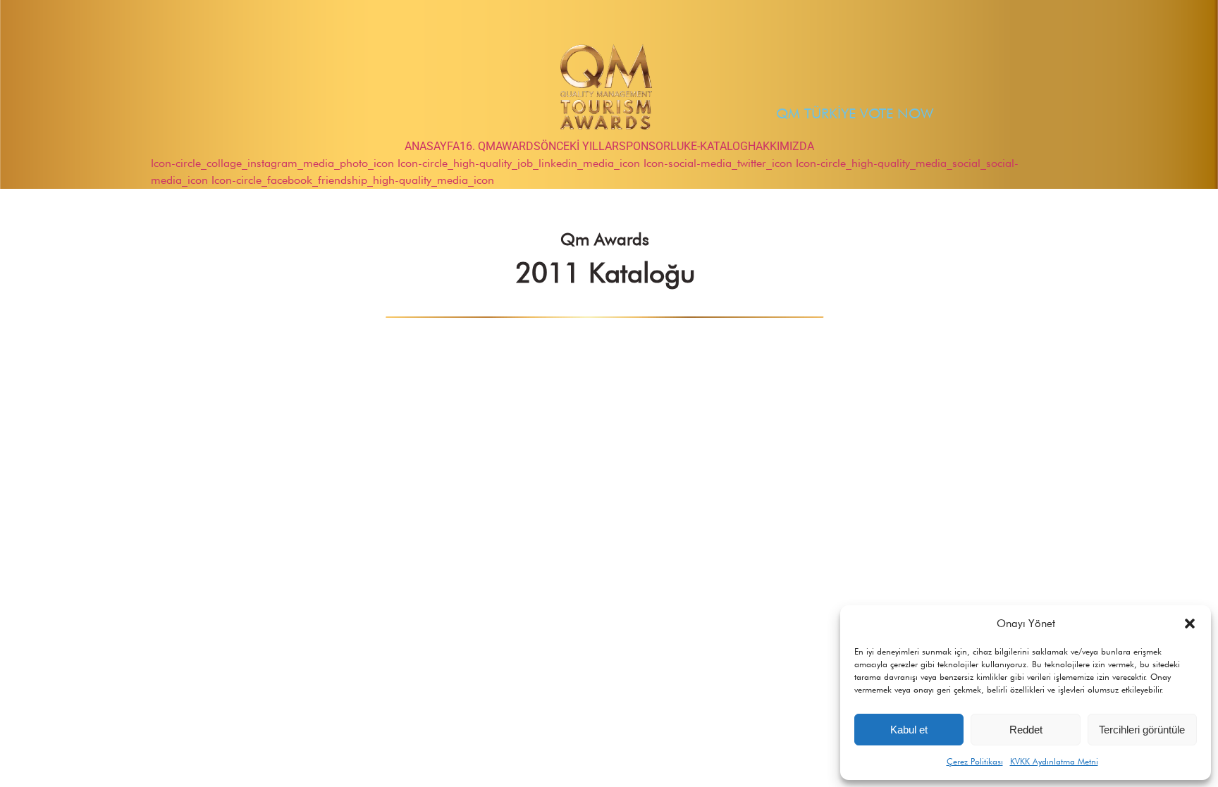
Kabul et (909, 730)
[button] (1190, 623)
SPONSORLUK (655, 146)
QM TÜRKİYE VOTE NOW (854, 113)
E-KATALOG (719, 146)
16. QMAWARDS (500, 146)
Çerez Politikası (975, 761)
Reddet (1025, 730)
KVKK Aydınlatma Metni (1054, 761)
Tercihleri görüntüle (1142, 730)
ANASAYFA (432, 146)
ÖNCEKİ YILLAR (580, 146)
